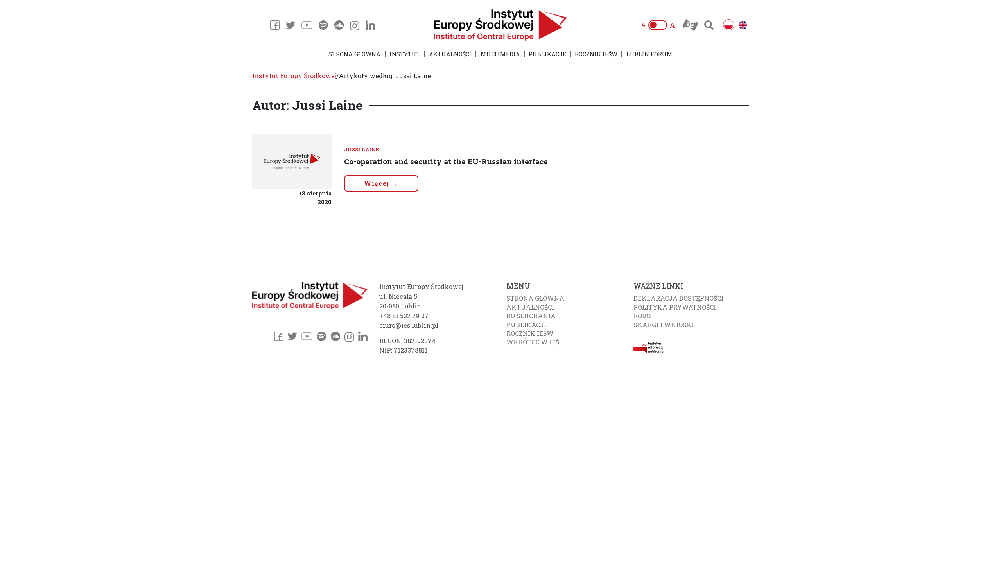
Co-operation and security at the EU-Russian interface (446, 161)
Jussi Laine (361, 149)
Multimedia (500, 54)
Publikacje (547, 54)
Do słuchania (531, 316)
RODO (642, 316)
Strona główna (354, 54)
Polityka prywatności (674, 307)
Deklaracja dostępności (678, 298)
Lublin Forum (649, 54)
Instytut (404, 54)
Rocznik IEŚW (596, 54)
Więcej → (381, 183)
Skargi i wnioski (663, 325)
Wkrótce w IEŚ (532, 342)
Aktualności (450, 54)
